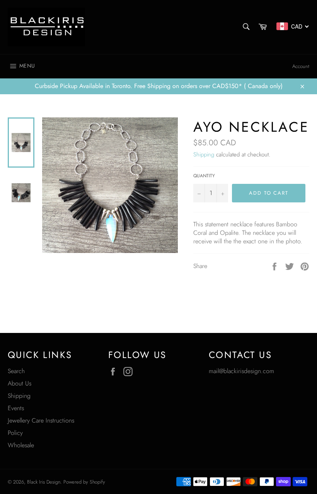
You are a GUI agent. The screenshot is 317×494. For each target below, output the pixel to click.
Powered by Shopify (84, 482)
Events (16, 408)
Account (300, 66)
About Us (19, 383)
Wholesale (21, 445)
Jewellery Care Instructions (41, 420)
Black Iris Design (43, 482)
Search (16, 371)
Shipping (203, 154)
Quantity (204, 176)
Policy (15, 432)
